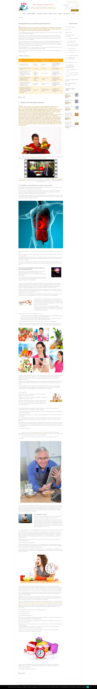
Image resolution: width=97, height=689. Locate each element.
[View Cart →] (67, 8)
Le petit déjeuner (72, 48)
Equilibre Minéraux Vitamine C (69, 107)
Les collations (71, 52)
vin (56, 123)
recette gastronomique (33, 121)
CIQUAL (30, 110)
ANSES (45, 108)
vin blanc (59, 123)
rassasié (25, 121)
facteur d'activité (32, 113)
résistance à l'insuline (23, 122)
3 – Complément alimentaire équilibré (70, 58)
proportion (43, 119)
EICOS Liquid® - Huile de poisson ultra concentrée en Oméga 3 (69, 115)
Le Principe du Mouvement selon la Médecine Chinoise (70, 66)
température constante (31, 123)
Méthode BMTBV (31, 13)
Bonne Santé (56, 109)
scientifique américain (51, 122)
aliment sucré (21, 108)
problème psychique (35, 119)
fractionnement (37, 114)
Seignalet (47, 30)
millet (49, 29)
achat (41, 106)
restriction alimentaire (31, 30)
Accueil (24, 13)
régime (24, 30)
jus (57, 115)
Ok (87, 686)
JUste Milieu (21, 29)
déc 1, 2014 (22, 97)
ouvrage (57, 29)
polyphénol (20, 119)
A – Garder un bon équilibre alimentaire (31, 102)
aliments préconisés (39, 108)
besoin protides (48, 109)
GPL (19, 115)
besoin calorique (41, 109)
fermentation (45, 113)
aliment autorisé (54, 106)
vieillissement (52, 123)
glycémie (59, 114)
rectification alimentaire (44, 121)
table (24, 123)
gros (22, 115)
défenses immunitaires (49, 27)
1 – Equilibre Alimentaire (72, 38)
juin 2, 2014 (22, 673)
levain (29, 29)
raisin (59, 119)
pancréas (54, 118)
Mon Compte (66, 13)
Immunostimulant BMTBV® (69, 100)
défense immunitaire (30, 111)
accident (38, 106)
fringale (42, 114)
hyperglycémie (34, 115)
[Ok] (95, 687)
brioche (33, 27)
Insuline (46, 115)
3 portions (29, 106)
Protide (48, 119)
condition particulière (46, 110)
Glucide (51, 114)
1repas (24, 106)
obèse (43, 118)
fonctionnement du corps (24, 114)
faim (37, 113)
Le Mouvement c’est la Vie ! (71, 62)
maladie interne (47, 117)
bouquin (29, 27)
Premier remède (69, 32)
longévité (29, 117)
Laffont (25, 29)
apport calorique (22, 109)
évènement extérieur (23, 113)
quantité (55, 119)
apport (55, 108)
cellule (23, 110)
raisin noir (20, 121)
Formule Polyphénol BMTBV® (69, 94)
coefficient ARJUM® (37, 110)
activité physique (47, 106)
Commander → (75, 10)
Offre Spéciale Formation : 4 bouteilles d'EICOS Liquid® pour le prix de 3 (70, 124)
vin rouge (20, 125)
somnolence (59, 122)
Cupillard (42, 27)
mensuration (21, 118)
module (31, 118)
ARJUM (19, 27)
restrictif (30, 122)
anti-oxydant (50, 108)
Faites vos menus (53, 13)
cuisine (23, 111)
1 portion (20, 106)
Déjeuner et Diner (72, 50)
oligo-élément (48, 118)
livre (32, 29)
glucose (55, 114)
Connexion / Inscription (72, 2)
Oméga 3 (53, 29)
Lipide (25, 117)
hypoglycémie (41, 115)
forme (31, 114)
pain (60, 29)
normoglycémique (37, 118)
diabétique (48, 111)
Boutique (60, 13)
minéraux (27, 118)
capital (19, 110)
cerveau (27, 110)
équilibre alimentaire (56, 111)
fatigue (40, 113)
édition (56, 27)
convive (20, 111)
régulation (55, 121)
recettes (20, 30)
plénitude (58, 118)
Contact (73, 13)
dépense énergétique (41, 111)
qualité (51, 119)
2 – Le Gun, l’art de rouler (72, 72)
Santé (43, 30)
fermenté (51, 113)
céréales (37, 27)
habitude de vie (26, 115)
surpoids (20, 123)
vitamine (25, 125)
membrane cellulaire (56, 117)
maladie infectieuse (39, 117)
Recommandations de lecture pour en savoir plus (34, 23)
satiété (43, 122)
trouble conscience (41, 123)
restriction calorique (37, 122)
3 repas (33, 106)
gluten (60, 27)
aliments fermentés (29, 108)
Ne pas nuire (68, 29)
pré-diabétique (27, 119)
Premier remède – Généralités (70, 35)
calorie (60, 109)
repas (59, 121)
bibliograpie (24, 27)
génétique (47, 114)
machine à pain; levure (38, 29)
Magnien (45, 29)
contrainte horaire (56, 110)
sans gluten (39, 30)
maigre (33, 117)
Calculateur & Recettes (42, 13)
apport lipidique (29, 109)
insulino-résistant (52, 115)
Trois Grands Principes (70, 27)
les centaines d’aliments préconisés (35, 432)
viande (47, 123)
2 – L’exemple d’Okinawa (72, 55)
